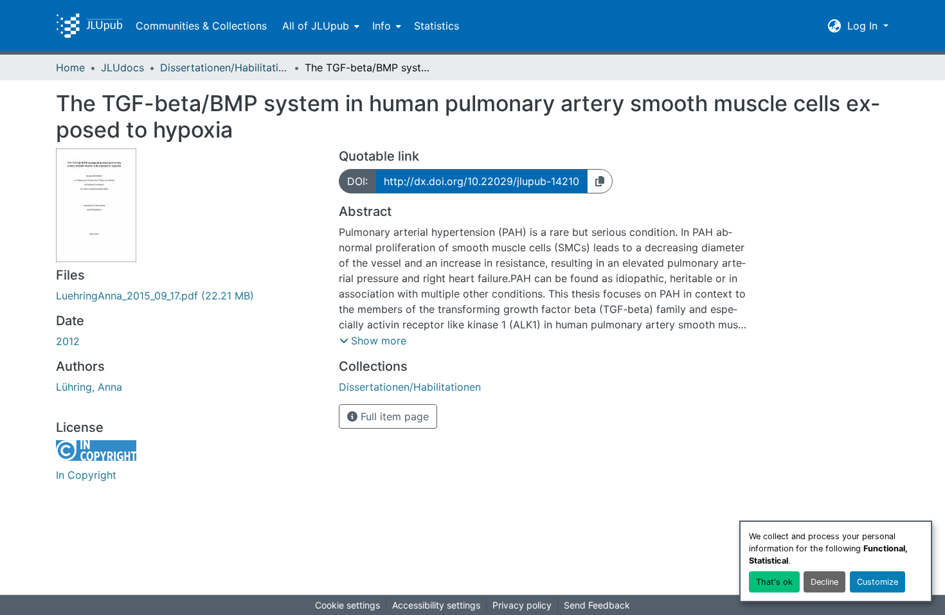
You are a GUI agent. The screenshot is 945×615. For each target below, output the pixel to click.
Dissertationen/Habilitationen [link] (224, 67)
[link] (189, 295)
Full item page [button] (393, 416)
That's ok (774, 582)
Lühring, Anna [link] (89, 386)
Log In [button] (864, 25)
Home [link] (70, 67)
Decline (824, 582)
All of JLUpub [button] (315, 25)
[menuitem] (319, 25)
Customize (877, 582)
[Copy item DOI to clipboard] (600, 181)
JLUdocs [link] (122, 67)
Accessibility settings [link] (436, 605)
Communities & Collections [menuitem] (201, 25)
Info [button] (381, 25)
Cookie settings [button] (347, 605)
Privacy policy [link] (522, 605)
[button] (89, 26)
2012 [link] (68, 341)
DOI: (357, 181)
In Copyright (86, 474)
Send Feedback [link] (597, 605)
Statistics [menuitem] (436, 25)
